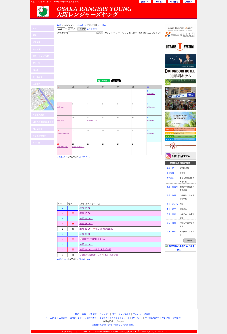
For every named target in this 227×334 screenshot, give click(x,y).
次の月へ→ (103, 25)
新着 (35, 35)
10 (73, 117)
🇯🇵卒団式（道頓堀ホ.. (63, 133)
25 (87, 144)
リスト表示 (91, 29)
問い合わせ (174, 2)
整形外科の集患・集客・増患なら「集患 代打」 (113, 325)
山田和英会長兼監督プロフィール (43, 122)
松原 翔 (170, 168)
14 (132, 117)
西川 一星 (171, 231)
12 (102, 117)
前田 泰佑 (171, 223)
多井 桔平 (171, 209)
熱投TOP (144, 2)
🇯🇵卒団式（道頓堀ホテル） (93, 239)
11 (87, 117)
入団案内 (188, 2)
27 (117, 144)
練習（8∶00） (86, 208)
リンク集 (36, 143)
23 (58, 144)
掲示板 (35, 70)
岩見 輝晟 (171, 195)
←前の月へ (80, 25)
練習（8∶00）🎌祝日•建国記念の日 (96, 229)
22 (147, 130)
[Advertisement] (109, 56)
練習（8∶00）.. (151, 94)
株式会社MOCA (129, 331)
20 (117, 130)
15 (147, 117)
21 (132, 130)
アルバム (36, 63)
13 (117, 117)
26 (102, 144)
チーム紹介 (37, 77)
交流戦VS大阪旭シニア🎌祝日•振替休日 (99, 254)
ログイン (159, 2)
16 (58, 130)
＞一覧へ (190, 240)
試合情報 (36, 42)
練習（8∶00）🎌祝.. (92, 120)
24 (73, 144)
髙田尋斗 (170, 178)
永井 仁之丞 (172, 204)
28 (132, 144)
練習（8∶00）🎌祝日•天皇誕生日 (95, 249)
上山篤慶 (170, 173)
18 (87, 130)
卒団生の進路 (38, 115)
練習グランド (76, 318)
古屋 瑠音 (171, 214)
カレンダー (37, 49)
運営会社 (177, 318)
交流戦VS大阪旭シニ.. (78, 147)
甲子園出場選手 (39, 136)
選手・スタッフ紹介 (41, 56)
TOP (35, 28)
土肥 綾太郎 (172, 187)
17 (73, 130)
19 (102, 130)
